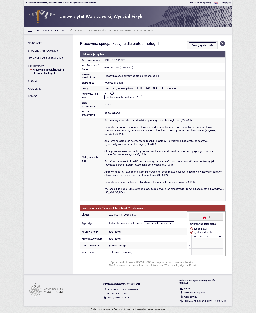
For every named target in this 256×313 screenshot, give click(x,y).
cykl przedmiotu (202, 232)
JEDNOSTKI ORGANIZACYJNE (45, 58)
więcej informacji (157, 223)
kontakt (187, 289)
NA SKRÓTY (35, 43)
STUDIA (32, 80)
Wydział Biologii (113, 82)
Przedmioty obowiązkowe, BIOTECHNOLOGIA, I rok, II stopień (140, 88)
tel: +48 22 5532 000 (117, 293)
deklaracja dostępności (195, 293)
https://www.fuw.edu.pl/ (118, 297)
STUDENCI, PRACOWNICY (43, 50)
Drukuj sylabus (200, 45)
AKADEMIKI (34, 88)
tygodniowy (200, 228)
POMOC (32, 96)
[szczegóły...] (209, 216)
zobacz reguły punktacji (120, 97)
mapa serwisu (190, 297)
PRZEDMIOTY (36, 66)
